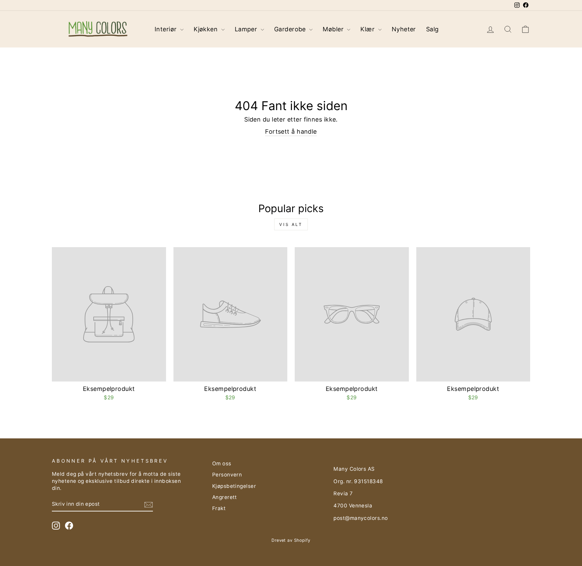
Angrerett (224, 497)
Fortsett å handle (291, 131)
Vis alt (290, 224)
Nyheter (404, 29)
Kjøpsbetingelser (234, 486)
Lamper (247, 29)
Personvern (227, 474)
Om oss (221, 463)
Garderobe (291, 29)
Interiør (167, 29)
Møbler (334, 29)
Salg (432, 29)
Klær (368, 29)
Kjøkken (207, 29)
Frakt (219, 508)
